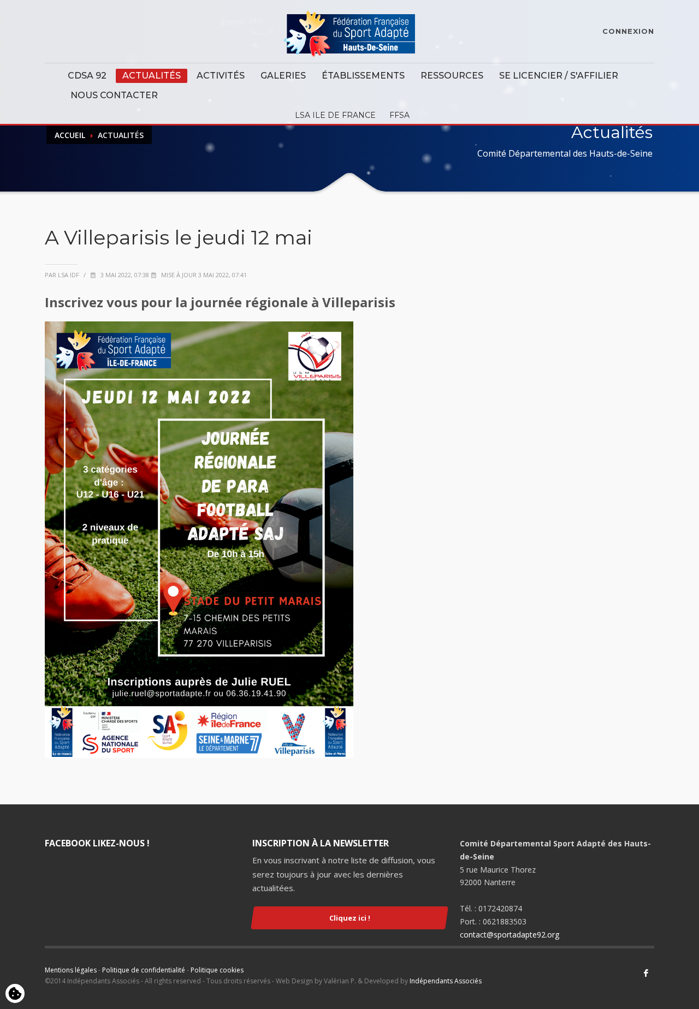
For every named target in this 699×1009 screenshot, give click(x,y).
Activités (221, 75)
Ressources (451, 75)
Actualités (151, 75)
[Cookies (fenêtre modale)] (15, 994)
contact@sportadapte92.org (509, 934)
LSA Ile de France (335, 115)
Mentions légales (71, 970)
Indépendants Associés (446, 981)
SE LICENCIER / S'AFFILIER (558, 75)
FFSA (399, 115)
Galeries (283, 75)
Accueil (70, 135)
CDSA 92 (87, 75)
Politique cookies (217, 970)
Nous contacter (114, 95)
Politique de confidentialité (143, 970)
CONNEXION (628, 31)
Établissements (363, 75)
